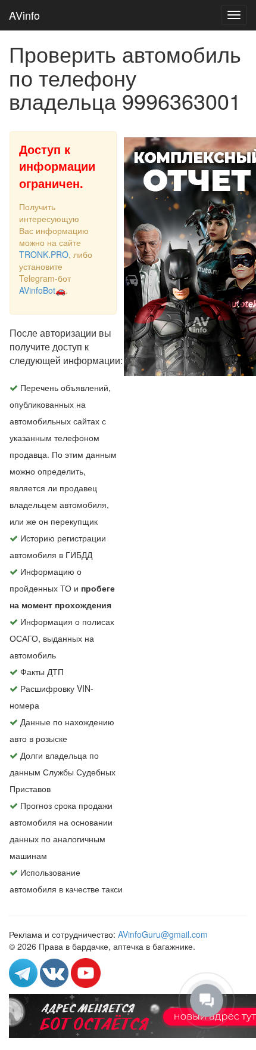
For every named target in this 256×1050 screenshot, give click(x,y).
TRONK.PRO (43, 254)
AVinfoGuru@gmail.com (163, 934)
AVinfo (24, 15)
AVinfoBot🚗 (42, 290)
